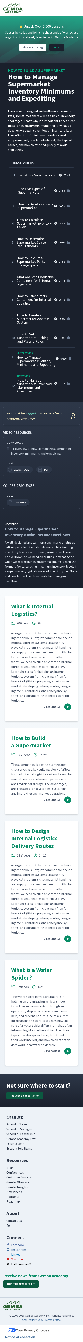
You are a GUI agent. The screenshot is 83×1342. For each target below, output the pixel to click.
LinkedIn (17, 1254)
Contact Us (14, 1221)
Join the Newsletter (21, 1284)
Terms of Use (53, 1320)
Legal (24, 1320)
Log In (56, 47)
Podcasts (12, 1197)
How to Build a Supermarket (36, 70)
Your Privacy (36, 1320)
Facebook (17, 1245)
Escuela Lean (15, 1144)
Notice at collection (20, 1337)
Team (10, 1225)
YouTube (17, 1259)
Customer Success (18, 1177)
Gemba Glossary (17, 1182)
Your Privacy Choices (32, 1330)
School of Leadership (20, 1134)
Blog (9, 1168)
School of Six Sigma (19, 1129)
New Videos (14, 1192)
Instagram (18, 1250)
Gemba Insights (17, 1187)
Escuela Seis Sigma (19, 1148)
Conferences (15, 1172)
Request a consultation (24, 1095)
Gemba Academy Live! (21, 1139)
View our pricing (33, 47)
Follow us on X (21, 1264)
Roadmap (13, 1201)
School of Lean (16, 1124)
